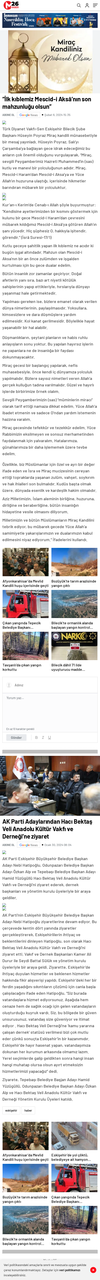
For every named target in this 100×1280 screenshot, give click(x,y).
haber (28, 1110)
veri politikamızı (69, 1270)
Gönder (16, 737)
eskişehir (11, 1110)
